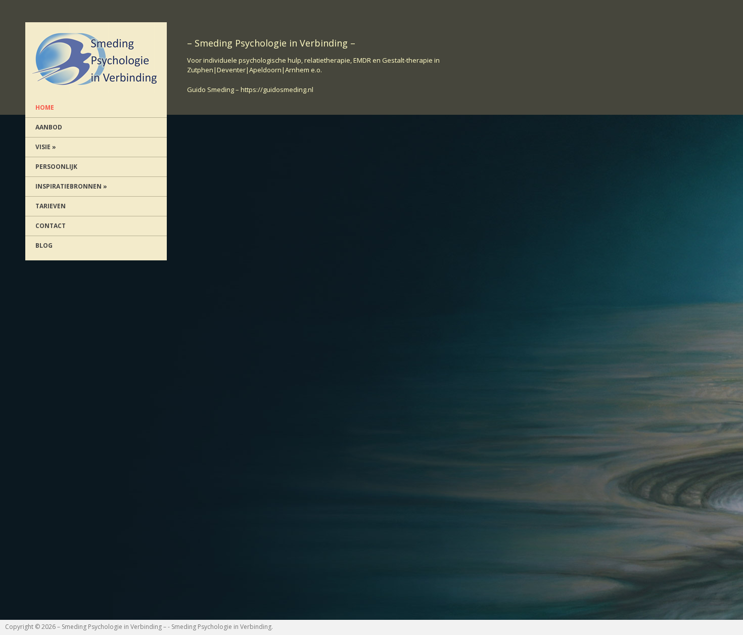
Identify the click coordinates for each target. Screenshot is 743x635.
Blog (44, 245)
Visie (45, 147)
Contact (50, 225)
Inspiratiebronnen (71, 186)
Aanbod (48, 127)
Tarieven (50, 206)
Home (44, 107)
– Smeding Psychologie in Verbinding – (111, 626)
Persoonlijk (56, 166)
